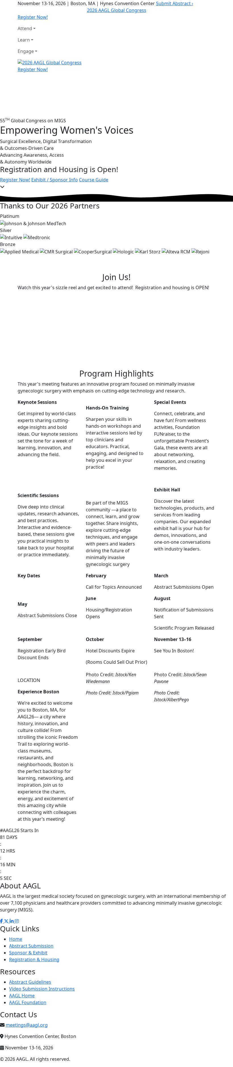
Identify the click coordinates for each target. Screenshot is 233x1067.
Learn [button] (24, 40)
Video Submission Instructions (42, 989)
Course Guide (93, 180)
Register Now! (33, 17)
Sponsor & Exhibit (28, 953)
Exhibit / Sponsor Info (54, 180)
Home (15, 939)
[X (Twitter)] (7, 921)
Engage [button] (26, 51)
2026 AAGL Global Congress (116, 10)
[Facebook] (2, 921)
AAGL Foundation (27, 1002)
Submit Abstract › (174, 3)
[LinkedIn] (12, 921)
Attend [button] (25, 28)
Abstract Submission (31, 946)
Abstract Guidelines (30, 982)
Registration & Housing (34, 959)
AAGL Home (22, 995)
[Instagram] (17, 921)
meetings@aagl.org (27, 1025)
